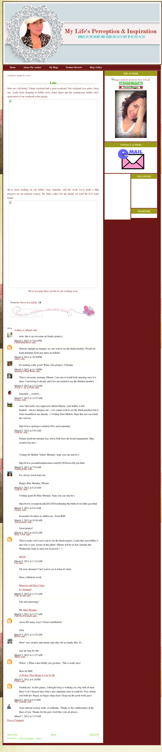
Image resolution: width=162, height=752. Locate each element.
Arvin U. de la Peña (24, 387)
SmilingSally (21, 468)
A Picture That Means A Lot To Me (37, 675)
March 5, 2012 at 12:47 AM (28, 398)
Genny (18, 509)
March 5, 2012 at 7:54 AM (27, 467)
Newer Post (12, 734)
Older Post (94, 734)
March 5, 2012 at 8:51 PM (27, 699)
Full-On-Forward (23, 615)
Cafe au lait (20, 595)
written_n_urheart (23, 330)
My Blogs (54, 67)
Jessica (18, 399)
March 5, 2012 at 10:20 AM (28, 520)
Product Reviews (74, 67)
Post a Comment (15, 720)
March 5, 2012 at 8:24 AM (27, 487)
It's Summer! (25, 589)
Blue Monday (30, 609)
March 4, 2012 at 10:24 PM (28, 340)
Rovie (17, 636)
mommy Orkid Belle (25, 371)
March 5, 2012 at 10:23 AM (28, 532)
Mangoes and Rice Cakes (32, 585)
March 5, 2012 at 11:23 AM (28, 561)
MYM (22, 556)
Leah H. (18, 432)
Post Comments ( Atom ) (31, 738)
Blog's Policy (96, 67)
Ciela (17, 681)
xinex (17, 358)
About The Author (32, 67)
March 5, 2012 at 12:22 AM (28, 385)
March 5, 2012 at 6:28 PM (27, 679)
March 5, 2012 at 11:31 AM (28, 593)
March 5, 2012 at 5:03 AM (27, 430)
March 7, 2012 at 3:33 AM (27, 716)
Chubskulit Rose (22, 342)
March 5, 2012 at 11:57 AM (28, 655)
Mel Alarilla (20, 701)
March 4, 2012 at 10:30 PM (28, 357)
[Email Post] (39, 302)
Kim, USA (20, 534)
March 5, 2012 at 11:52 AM (28, 634)
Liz (16, 562)
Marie (17, 656)
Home (13, 67)
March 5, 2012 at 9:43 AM (27, 508)
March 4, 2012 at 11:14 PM (28, 369)
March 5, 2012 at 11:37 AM (28, 614)
